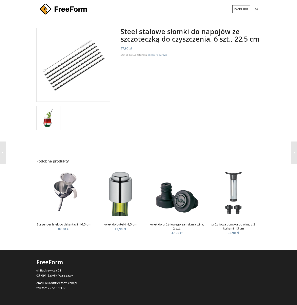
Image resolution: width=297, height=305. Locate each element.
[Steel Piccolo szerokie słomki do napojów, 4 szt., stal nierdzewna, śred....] (294, 152)
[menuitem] (241, 9)
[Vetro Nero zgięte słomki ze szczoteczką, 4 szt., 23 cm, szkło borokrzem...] (3, 152)
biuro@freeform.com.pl (61, 283)
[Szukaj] (257, 9)
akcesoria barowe (157, 54)
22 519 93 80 (57, 288)
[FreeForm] (63, 9)
